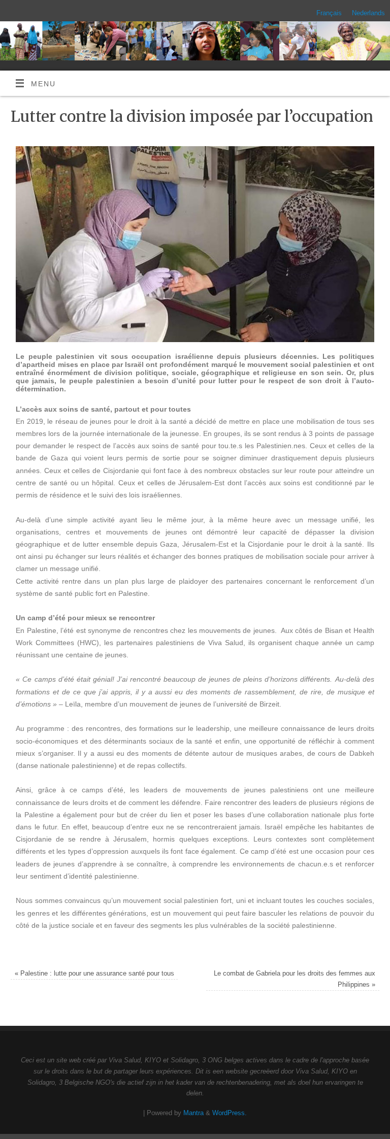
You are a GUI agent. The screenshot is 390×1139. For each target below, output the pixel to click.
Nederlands (368, 13)
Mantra (193, 1113)
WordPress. (229, 1113)
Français (329, 13)
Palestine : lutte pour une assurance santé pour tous (94, 973)
